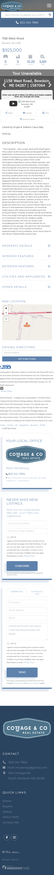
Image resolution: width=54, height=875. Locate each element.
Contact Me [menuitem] (11, 822)
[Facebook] (7, 837)
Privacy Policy (6, 391)
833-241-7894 (28, 22)
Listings (10, 425)
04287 (43, 425)
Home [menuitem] (7, 801)
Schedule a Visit (37, 592)
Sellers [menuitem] (7, 811)
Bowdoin (34, 425)
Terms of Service (33, 683)
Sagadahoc (24, 425)
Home (2, 425)
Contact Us (11, 481)
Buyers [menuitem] (8, 806)
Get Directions (27, 359)
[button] (50, 15)
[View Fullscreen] (6, 319)
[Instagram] (14, 837)
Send (22, 672)
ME (16, 425)
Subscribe (22, 566)
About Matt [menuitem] (11, 817)
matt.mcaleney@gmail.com (27, 767)
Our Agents (23, 481)
